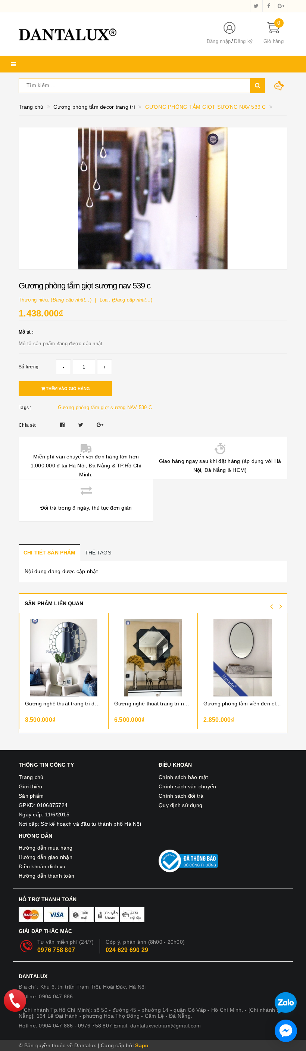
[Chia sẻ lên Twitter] (81, 425)
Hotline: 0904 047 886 (46, 996)
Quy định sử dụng (180, 805)
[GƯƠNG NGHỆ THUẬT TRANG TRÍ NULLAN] (153, 657)
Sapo (142, 1045)
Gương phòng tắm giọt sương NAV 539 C (105, 407)
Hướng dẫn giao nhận (45, 857)
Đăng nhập (219, 41)
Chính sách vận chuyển (187, 786)
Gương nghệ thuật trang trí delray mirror (64, 704)
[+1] (100, 425)
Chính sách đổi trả (181, 796)
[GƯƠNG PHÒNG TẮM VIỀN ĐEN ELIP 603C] (242, 657)
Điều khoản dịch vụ (42, 866)
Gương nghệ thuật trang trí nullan (153, 704)
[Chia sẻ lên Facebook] (63, 425)
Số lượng (28, 367)
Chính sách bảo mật (183, 777)
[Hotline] (14, 1000)
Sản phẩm (31, 796)
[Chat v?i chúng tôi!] (286, 1031)
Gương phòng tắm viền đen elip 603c (242, 704)
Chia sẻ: (27, 425)
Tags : (25, 407)
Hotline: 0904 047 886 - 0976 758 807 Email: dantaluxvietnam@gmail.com (110, 1026)
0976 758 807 (56, 950)
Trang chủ (31, 777)
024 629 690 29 (127, 950)
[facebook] (269, 6)
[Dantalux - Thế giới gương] (106, 34)
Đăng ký (243, 41)
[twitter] (256, 6)
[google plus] (281, 6)
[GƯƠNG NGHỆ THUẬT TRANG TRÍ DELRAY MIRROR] (64, 657)
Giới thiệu (31, 786)
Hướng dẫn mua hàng (46, 848)
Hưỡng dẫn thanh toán (46, 876)
